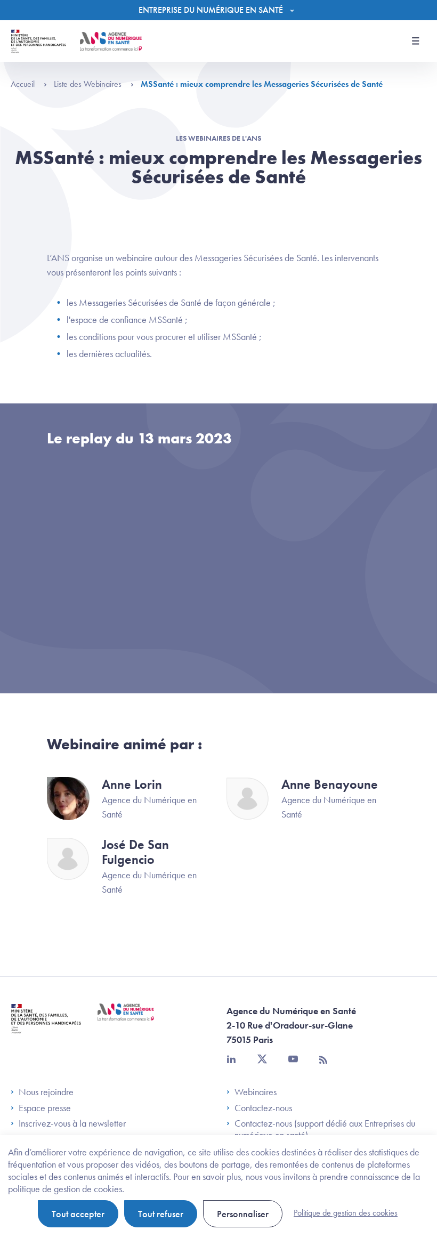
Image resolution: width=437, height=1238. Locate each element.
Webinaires (255, 1092)
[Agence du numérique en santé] (126, 1020)
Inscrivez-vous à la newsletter (72, 1123)
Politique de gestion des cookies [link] (346, 1212)
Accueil (24, 84)
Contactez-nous (263, 1108)
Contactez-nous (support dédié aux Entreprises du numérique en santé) (324, 1129)
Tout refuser (160, 1214)
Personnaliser (243, 1214)
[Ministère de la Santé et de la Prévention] (46, 1027)
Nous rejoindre (46, 1092)
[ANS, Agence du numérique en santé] (111, 41)
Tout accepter (78, 1214)
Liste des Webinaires (89, 84)
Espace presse (45, 1108)
